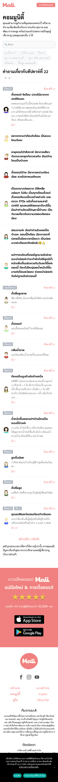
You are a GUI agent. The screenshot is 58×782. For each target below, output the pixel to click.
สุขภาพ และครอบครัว (14, 57)
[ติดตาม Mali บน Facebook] (21, 678)
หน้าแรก (15, 688)
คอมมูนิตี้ (15, 694)
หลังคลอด (8, 63)
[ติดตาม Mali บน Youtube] (37, 678)
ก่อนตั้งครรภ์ (10, 52)
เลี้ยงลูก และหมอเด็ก (26, 63)
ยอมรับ (17, 775)
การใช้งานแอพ (27, 52)
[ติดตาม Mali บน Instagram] (29, 678)
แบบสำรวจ (42, 688)
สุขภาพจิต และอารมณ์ (39, 57)
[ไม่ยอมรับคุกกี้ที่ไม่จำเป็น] (54, 767)
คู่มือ (15, 700)
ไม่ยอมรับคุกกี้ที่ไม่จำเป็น (34, 775)
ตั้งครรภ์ (41, 52)
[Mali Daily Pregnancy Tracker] (20, 5)
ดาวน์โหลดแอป (46, 5)
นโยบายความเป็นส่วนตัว (29, 767)
